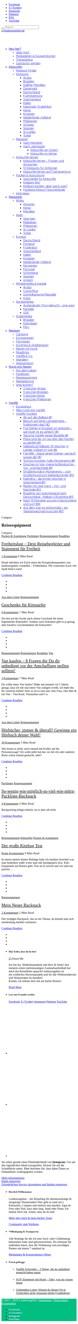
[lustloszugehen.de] (13, 30)
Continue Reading (11, 575)
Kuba (26, 298)
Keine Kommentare (12, 853)
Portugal (29, 269)
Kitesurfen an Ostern (44, 150)
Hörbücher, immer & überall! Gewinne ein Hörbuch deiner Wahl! (39, 732)
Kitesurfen (15, 67)
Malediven (29, 222)
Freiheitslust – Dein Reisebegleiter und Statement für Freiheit (35, 546)
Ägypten (29, 204)
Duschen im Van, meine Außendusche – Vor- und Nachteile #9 (49, 466)
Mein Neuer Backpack (21, 905)
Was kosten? (24, 385)
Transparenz (24, 59)
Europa (21, 236)
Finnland (28, 244)
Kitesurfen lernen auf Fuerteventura (47, 171)
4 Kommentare (10, 803)
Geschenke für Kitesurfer (39, 179)
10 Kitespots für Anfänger (40, 168)
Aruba (27, 77)
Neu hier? (15, 49)
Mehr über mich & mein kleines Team (30, 1218)
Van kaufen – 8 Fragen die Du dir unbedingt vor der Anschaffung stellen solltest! (35, 665)
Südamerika (24, 316)
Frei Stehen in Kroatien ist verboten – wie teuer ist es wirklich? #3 (47, 430)
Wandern (22, 359)
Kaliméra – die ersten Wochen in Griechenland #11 (44, 480)
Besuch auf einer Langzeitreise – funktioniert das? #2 (44, 422)
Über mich (22, 52)
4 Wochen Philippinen (37, 399)
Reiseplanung (25, 381)
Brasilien (28, 81)
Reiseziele (15, 197)
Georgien (29, 218)
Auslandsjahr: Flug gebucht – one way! (48, 305)
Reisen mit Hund (26, 348)
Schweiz (28, 124)
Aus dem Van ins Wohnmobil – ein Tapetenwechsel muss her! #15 (45, 509)
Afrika (20, 200)
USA (25, 312)
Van (51, 653)
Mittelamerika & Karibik (31, 283)
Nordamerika (25, 301)
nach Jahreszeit (34, 146)
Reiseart (14, 330)
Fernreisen (23, 341)
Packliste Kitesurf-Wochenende (44, 189)
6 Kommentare (10, 612)
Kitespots (22, 74)
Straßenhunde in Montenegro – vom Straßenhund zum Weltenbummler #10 (48, 473)
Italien (27, 103)
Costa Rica (30, 291)
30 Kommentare (10, 742)
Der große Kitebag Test (21, 845)
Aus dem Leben (26, 370)
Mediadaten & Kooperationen (36, 56)
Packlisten (22, 374)
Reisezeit (22, 139)
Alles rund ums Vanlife (30, 410)
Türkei (27, 135)
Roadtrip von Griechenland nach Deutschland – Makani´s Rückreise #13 (48, 495)
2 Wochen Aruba (34, 388)
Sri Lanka (29, 132)
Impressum (45, 1300)
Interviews (22, 193)
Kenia (27, 110)
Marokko (29, 211)
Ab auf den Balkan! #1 (37, 417)
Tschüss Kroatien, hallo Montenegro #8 (49, 460)
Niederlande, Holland (37, 117)
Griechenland (32, 99)
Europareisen (25, 338)
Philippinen (30, 121)
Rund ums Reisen (20, 367)
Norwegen (30, 265)
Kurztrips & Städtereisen (32, 345)
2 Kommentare (10, 912)
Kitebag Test (31, 182)
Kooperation (8, 1303)
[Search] (2, 28)
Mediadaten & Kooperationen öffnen (30, 1254)
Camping (22, 334)
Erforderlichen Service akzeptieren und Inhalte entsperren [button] (34, 1184)
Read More (15, 987)
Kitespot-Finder (26, 70)
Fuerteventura (32, 96)
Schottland (30, 273)
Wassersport (24, 363)
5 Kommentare (10, 678)
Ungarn (28, 280)
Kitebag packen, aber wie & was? (45, 186)
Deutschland (31, 92)
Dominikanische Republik (39, 294)
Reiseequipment (26, 377)
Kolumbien (30, 323)
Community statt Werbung (24, 1224)
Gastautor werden (28, 63)
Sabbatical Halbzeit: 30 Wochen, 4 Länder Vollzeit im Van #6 (45, 448)
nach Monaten (32, 143)
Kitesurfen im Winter (43, 153)
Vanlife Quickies (26, 414)
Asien (19, 215)
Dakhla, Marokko (34, 85)
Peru (26, 327)
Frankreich (30, 247)
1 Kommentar (9, 556)
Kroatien (29, 114)
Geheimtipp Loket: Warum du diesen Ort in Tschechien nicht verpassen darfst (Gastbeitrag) (43, 1291)
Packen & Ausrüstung (30, 175)
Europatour (23, 406)
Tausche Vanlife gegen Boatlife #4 (45, 435)
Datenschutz (61, 1300)
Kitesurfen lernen (27, 157)
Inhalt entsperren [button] (10, 1181)
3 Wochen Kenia (34, 395)
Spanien (28, 128)
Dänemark (30, 88)
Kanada (28, 309)
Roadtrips (22, 352)
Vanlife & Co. (24, 356)
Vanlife (13, 403)
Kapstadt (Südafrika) (37, 106)
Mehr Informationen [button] (12, 1177)
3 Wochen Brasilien (35, 392)
